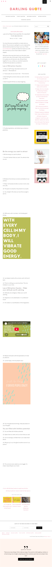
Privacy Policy (47, 536)
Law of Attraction (7, 48)
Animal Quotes (42, 16)
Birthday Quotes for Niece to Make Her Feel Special (18, 490)
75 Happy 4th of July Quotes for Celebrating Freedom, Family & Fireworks (41, 90)
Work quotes (20, 31)
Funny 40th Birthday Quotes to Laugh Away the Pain (15, 488)
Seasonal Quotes (26, 19)
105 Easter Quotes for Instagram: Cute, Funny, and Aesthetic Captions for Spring (42, 118)
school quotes (8, 26)
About (3, 532)
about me (37, 52)
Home (4, 26)
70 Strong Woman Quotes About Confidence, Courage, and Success (41, 102)
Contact (8, 532)
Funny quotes (21, 16)
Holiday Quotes (10, 16)
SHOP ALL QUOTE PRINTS (26, 559)
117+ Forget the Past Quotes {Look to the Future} (7, 506)
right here (44, 54)
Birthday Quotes (31, 16)
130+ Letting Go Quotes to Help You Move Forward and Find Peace (41, 108)
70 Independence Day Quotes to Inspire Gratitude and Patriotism (42, 96)
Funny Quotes (22, 532)
